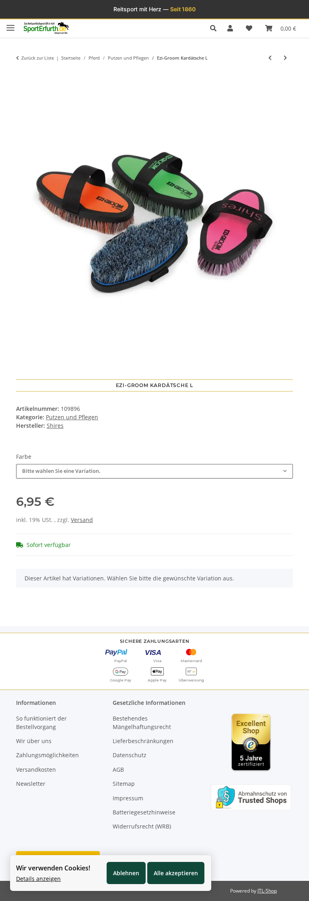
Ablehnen (126, 873)
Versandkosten (36, 769)
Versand (82, 520)
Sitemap (124, 783)
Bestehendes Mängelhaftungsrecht (142, 723)
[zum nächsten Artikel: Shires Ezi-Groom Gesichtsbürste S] (285, 58)
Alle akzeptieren (176, 873)
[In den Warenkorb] (22, 75)
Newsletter (30, 783)
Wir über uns (34, 741)
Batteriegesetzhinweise (144, 812)
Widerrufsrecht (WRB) (142, 826)
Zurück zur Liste (37, 58)
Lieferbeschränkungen (143, 741)
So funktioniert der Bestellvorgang (41, 723)
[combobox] (154, 471)
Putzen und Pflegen (72, 417)
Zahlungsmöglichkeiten (47, 755)
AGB (118, 769)
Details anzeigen (38, 878)
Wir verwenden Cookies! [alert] (53, 868)
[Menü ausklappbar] (10, 24)
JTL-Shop (267, 890)
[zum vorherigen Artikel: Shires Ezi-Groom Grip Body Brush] (270, 58)
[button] (215, 28)
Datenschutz (129, 755)
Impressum (128, 798)
